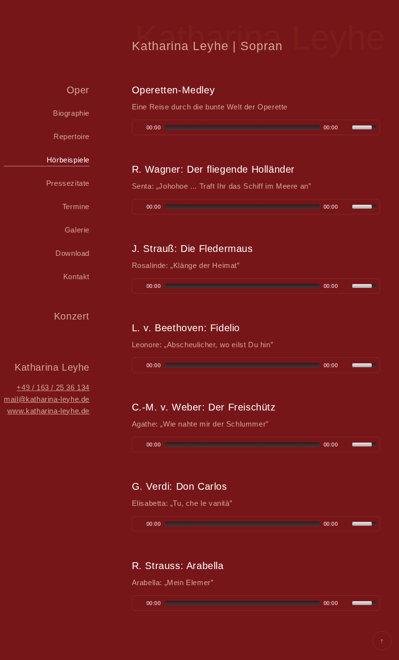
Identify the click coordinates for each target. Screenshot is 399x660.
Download (72, 253)
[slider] (366, 126)
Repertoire (72, 136)
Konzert (72, 316)
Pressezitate (68, 183)
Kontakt (76, 276)
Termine (76, 206)
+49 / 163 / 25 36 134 (53, 387)
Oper (78, 90)
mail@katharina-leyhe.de (47, 399)
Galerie (77, 230)
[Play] (139, 127)
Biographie (71, 113)
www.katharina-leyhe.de (48, 411)
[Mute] (346, 127)
